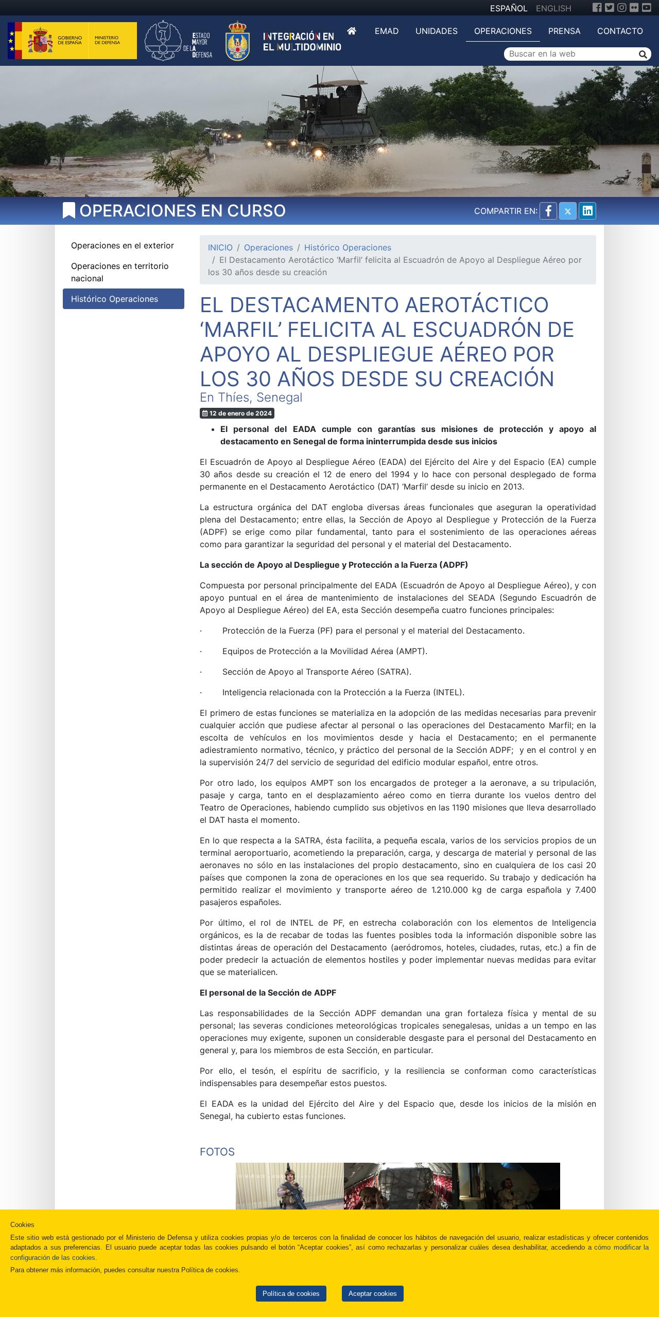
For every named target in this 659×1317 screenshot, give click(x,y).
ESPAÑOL (509, 8)
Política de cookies (291, 1293)
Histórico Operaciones (347, 247)
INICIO (220, 247)
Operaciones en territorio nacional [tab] (120, 272)
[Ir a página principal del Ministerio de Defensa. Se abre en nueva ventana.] (74, 39)
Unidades (436, 31)
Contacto (620, 31)
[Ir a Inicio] (353, 31)
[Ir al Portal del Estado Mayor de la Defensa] (243, 39)
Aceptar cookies (373, 1293)
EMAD (387, 31)
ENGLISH (553, 8)
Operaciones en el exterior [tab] (122, 245)
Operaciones (503, 31)
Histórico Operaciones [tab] (114, 299)
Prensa (564, 31)
